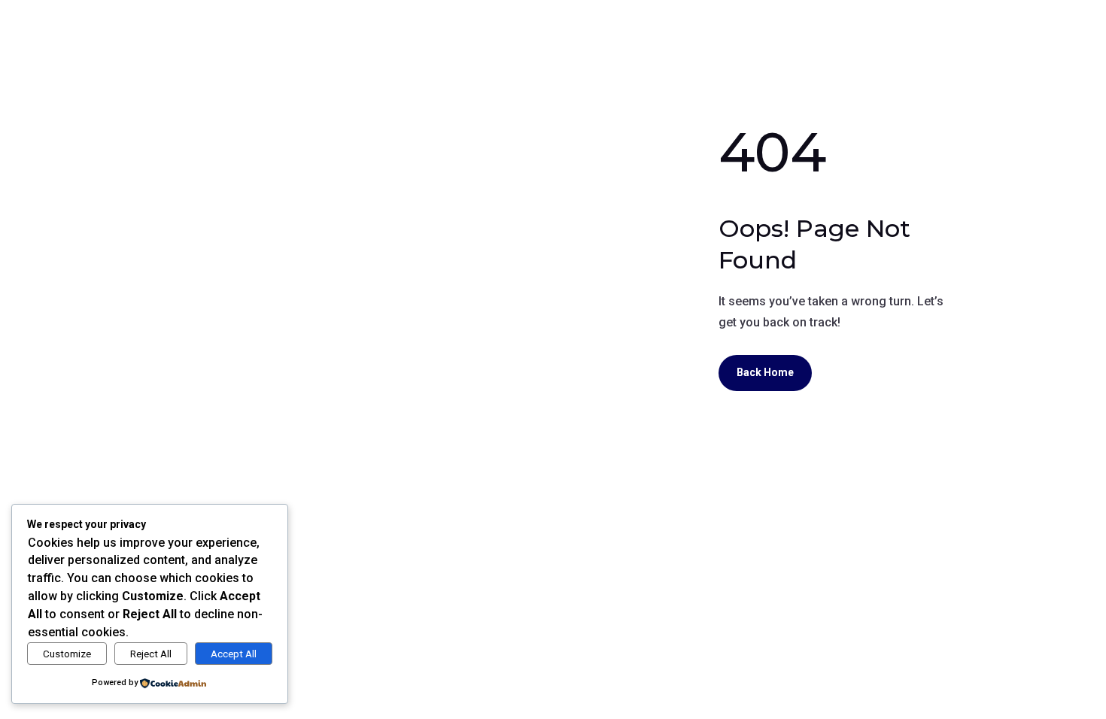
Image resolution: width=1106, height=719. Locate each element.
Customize (67, 654)
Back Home (765, 372)
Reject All (151, 654)
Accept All (234, 654)
